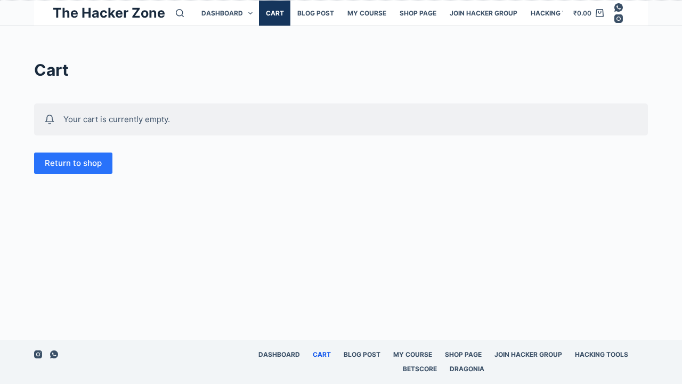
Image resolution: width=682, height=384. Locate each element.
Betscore (420, 369)
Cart (275, 13)
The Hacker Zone (109, 13)
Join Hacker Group (483, 13)
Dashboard (222, 13)
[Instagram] (618, 18)
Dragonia (467, 369)
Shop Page (418, 13)
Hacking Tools (557, 13)
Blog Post (315, 13)
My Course (366, 13)
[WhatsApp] (618, 7)
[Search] (180, 13)
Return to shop (73, 163)
